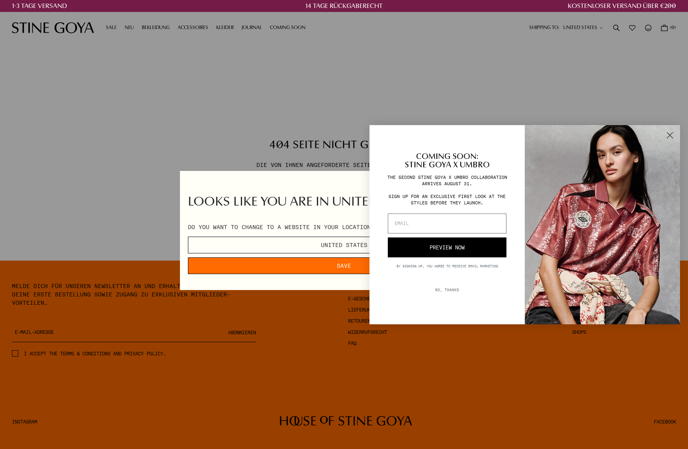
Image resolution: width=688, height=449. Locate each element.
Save (344, 266)
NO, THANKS (447, 290)
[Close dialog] (670, 135)
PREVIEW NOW (447, 248)
